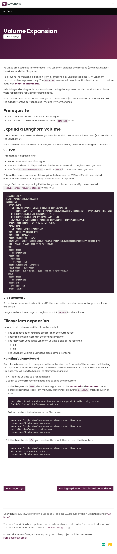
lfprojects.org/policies (15, 537)
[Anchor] (31, 110)
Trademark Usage (54, 527)
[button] (113, 3)
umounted (92, 386)
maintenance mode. (27, 83)
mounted (75, 386)
